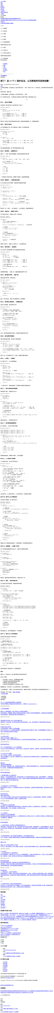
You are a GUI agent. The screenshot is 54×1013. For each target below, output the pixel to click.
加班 (7, 822)
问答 (6, 23)
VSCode (2, 753)
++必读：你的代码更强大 (9, 871)
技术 (7, 793)
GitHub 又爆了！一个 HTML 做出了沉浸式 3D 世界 (20, 915)
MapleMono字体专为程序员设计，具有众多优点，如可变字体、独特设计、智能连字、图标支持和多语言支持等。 (27, 748)
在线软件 (3, 726)
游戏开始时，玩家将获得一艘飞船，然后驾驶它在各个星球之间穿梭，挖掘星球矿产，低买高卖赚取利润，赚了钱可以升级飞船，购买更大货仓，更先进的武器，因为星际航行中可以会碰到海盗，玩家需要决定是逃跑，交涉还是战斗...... (27, 828)
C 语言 (2, 693)
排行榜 (8, 18)
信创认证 (12, 20)
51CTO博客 (5, 953)
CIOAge (8, 950)
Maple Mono (7, 753)
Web (5, 736)
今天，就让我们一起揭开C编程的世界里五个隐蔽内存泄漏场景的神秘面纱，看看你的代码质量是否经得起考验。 (27, 837)
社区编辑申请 (4, 75)
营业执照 (3, 985)
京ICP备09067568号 (9, 977)
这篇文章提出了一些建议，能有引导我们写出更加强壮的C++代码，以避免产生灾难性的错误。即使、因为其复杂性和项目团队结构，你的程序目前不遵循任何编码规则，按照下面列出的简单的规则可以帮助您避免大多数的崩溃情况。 (27, 875)
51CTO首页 (3, 1)
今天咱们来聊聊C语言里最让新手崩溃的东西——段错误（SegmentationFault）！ (19, 703)
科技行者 (24, 991)
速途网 (38, 991)
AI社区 (4, 68)
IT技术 (24, 20)
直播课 (14, 18)
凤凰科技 (15, 991)
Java (3, 812)
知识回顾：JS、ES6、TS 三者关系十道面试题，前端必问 (23, 919)
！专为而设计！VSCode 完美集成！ (11, 747)
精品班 (2, 6)
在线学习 (3, 21)
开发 (7, 736)
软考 (9, 20)
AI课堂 (2, 13)
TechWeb (28, 991)
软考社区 (3, 7)
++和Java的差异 (8, 804)
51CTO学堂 (5, 956)
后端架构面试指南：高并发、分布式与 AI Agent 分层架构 (20, 918)
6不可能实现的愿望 (8, 814)
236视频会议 (9, 992)
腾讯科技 (7, 991)
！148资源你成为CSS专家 (9, 844)
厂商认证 (21, 20)
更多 (7, 922)
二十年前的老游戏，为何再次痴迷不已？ (13, 825)
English (4, 968)
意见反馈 (5, 966)
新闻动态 (5, 963)
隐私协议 (5, 971)
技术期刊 (5, 70)
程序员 (2, 744)
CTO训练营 (17, 956)
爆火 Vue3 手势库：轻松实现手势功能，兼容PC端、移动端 (14, 913)
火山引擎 (31, 992)
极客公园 (4, 992)
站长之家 (35, 991)
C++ (1, 812)
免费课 (2, 9)
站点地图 (5, 965)
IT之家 (49, 991)
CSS (1, 851)
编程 (7, 693)
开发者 (7, 744)
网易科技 (11, 991)
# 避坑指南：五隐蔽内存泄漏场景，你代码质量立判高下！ (18, 835)
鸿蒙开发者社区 (4, 12)
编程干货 (3, 763)
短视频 (11, 18)
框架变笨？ (5, 795)
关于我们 (5, 962)
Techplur (14, 950)
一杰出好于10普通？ (9, 852)
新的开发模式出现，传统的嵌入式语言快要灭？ (16, 862)
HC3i (11, 950)
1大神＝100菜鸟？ (9, 785)
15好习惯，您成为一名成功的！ (11, 755)
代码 (10, 726)
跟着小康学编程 (16, 692)
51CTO (4, 950)
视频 (4, 65)
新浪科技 (3, 991)
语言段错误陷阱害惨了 (11, 702)
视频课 (2, 18)
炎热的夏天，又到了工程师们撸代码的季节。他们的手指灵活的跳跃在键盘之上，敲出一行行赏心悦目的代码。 (26, 739)
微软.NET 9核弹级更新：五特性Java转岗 (14, 711)
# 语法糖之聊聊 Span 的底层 (8, 775)
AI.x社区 (22, 953)
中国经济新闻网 (44, 991)
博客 (2, 3)
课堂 (8, 23)
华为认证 (16, 20)
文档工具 (7, 726)
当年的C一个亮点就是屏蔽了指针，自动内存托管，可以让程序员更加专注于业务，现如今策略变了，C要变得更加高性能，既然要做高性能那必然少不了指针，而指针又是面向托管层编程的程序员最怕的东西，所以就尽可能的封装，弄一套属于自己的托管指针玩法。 (27, 778)
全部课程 (3, 20)
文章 (2, 23)
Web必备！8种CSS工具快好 (10, 728)
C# (3, 842)
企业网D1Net (20, 992)
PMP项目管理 (29, 20)
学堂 (2, 4)
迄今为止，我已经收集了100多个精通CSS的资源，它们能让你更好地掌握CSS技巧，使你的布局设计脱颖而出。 (26, 846)
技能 (5, 744)
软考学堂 (18, 18)
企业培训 (3, 10)
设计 (5, 851)
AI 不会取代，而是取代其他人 (11, 883)
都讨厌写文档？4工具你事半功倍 (11, 720)
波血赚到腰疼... (6, 764)
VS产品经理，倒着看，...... (9, 738)
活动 (4, 71)
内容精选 (5, 63)
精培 (9, 956)
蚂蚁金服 (8, 772)
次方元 (27, 992)
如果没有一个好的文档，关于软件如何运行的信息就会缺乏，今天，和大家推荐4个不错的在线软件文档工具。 (26, 722)
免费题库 (34, 20)
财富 (5, 772)
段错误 (5, 708)
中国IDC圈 (14, 992)
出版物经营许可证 (9, 985)
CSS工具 (3, 736)
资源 (4, 23)
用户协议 (5, 969)
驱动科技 (19, 991)
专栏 (10, 23)
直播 (12, 23)
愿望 (5, 822)
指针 (5, 693)
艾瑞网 (31, 991)
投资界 (24, 992)
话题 (4, 66)
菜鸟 (5, 793)
